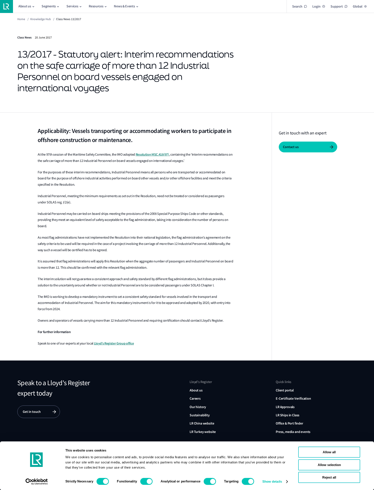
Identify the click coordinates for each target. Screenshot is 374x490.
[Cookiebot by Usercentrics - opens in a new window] (37, 481)
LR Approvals (285, 407)
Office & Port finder (289, 423)
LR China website (202, 423)
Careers (195, 398)
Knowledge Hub (40, 19)
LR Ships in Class (287, 415)
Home (21, 19)
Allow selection (329, 465)
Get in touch (32, 411)
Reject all (329, 477)
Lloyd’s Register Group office (114, 343)
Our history (198, 407)
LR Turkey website (203, 431)
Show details (272, 481)
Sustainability (200, 415)
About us (196, 390)
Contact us (291, 147)
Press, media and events (293, 431)
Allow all (329, 452)
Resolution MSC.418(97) (152, 154)
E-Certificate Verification (293, 398)
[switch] (146, 481)
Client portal (285, 390)
